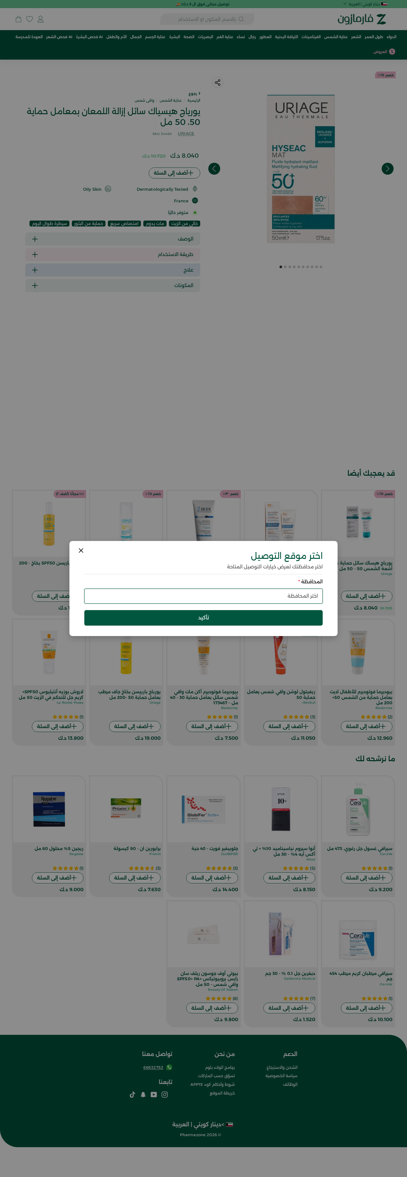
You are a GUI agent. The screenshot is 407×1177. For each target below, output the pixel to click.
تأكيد (203, 618)
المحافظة (310, 581)
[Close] (81, 550)
